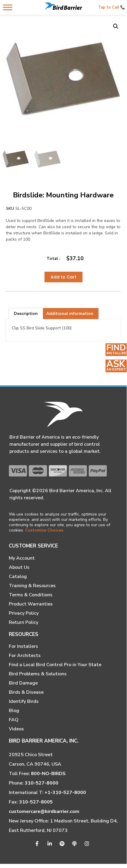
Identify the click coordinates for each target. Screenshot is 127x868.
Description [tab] (26, 313)
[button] (115, 26)
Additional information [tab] (69, 313)
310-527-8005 (36, 802)
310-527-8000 (41, 783)
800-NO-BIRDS (48, 773)
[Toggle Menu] (7, 7)
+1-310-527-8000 (65, 792)
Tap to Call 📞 (111, 7)
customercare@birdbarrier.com (44, 811)
